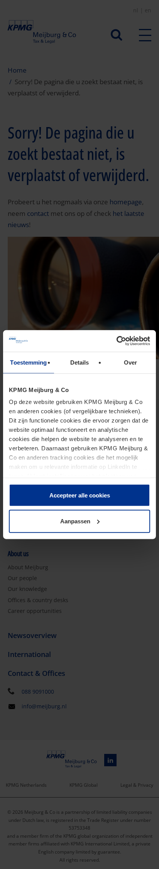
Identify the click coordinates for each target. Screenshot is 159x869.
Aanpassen (75, 521)
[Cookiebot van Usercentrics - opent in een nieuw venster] (116, 341)
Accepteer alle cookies (79, 495)
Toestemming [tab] (28, 362)
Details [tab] (79, 362)
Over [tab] (130, 362)
